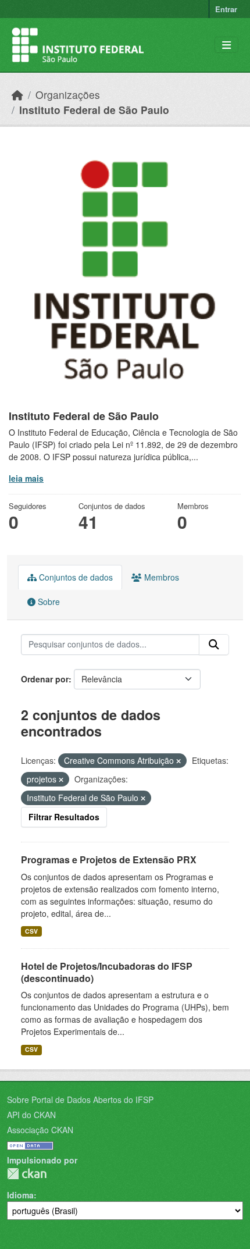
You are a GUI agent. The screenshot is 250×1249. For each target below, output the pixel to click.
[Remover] (178, 761)
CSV (31, 931)
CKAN (27, 1174)
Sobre (47, 601)
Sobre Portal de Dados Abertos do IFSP (80, 1099)
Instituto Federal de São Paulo (94, 109)
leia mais (26, 478)
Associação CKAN (40, 1130)
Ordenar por (45, 679)
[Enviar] (214, 644)
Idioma (20, 1195)
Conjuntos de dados (75, 577)
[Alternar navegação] (226, 45)
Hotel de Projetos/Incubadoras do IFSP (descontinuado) (106, 972)
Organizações (67, 94)
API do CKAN (31, 1114)
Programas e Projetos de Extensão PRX (109, 859)
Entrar (226, 9)
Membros (160, 577)
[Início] (17, 94)
